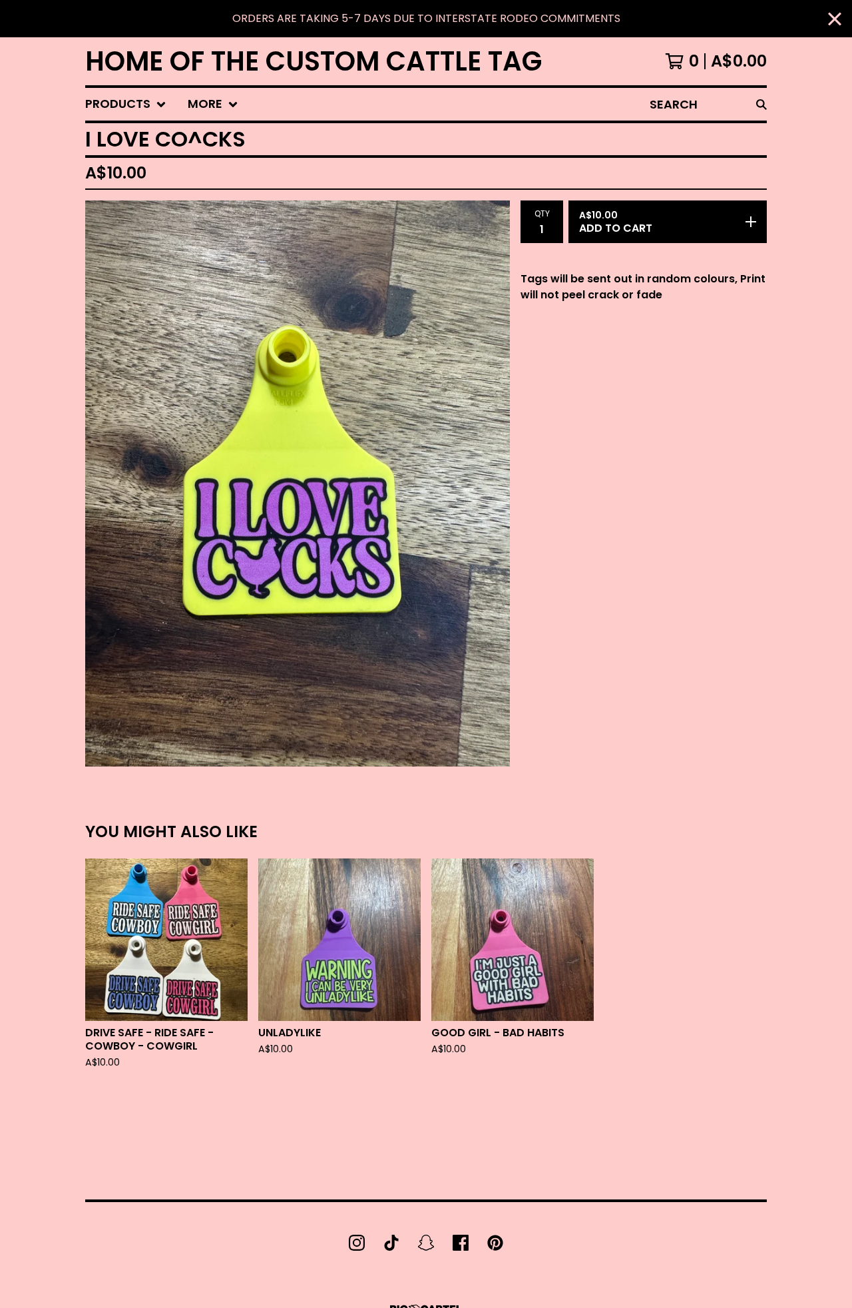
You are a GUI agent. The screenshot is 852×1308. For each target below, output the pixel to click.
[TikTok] (391, 1243)
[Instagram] (357, 1243)
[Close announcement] (834, 19)
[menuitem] (125, 104)
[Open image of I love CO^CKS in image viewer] (297, 483)
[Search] (761, 104)
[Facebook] (461, 1243)
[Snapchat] (426, 1243)
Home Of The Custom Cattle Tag (313, 61)
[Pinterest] (495, 1243)
